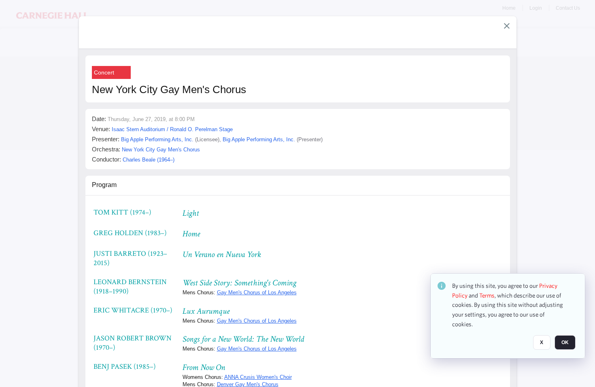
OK (565, 343)
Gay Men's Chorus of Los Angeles (257, 292)
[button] (507, 26)
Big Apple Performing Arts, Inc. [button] (157, 139)
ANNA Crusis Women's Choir (258, 377)
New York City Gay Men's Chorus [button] (161, 150)
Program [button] (104, 184)
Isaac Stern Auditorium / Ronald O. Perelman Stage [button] (172, 129)
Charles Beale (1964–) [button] (148, 160)
